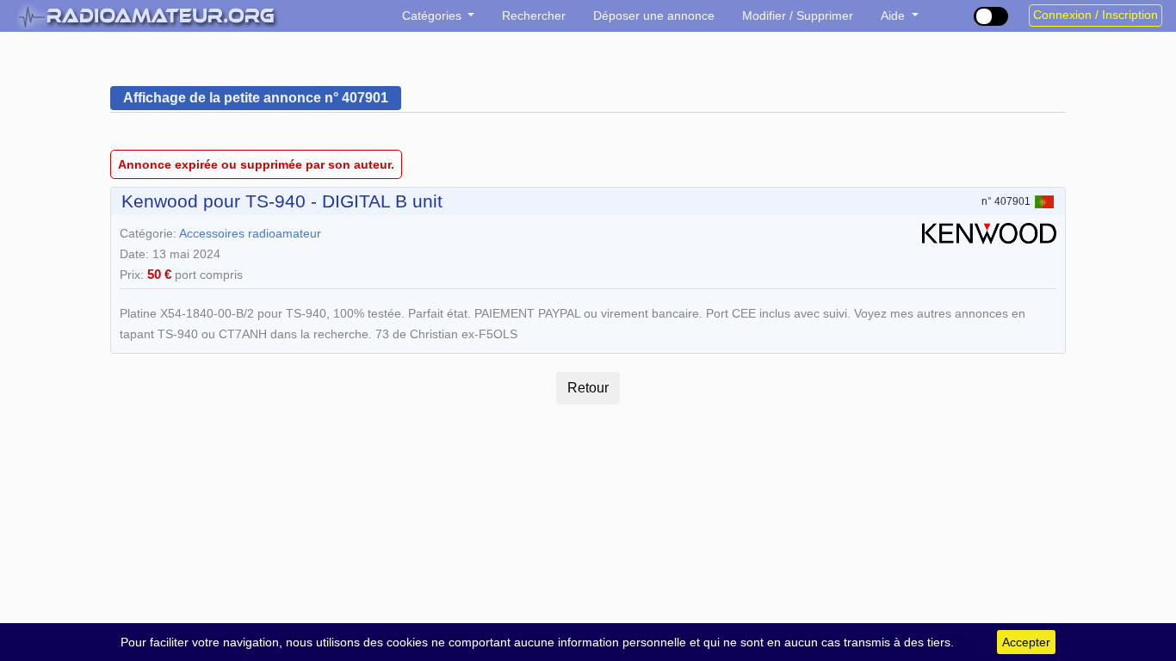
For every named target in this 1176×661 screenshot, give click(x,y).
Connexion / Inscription (1095, 15)
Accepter (1026, 642)
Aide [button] (894, 15)
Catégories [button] (433, 15)
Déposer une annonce (654, 15)
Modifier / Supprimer (797, 15)
